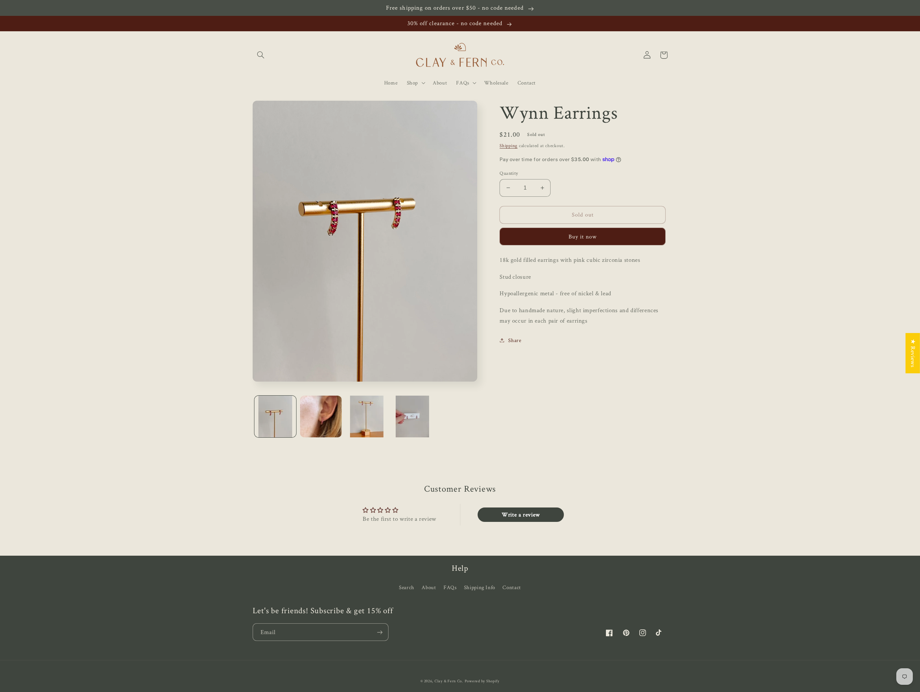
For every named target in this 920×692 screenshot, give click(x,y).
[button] (261, 55)
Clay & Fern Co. (448, 680)
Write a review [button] (521, 514)
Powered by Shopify (482, 680)
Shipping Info (479, 587)
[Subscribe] (379, 632)
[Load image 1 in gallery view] (275, 417)
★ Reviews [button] (913, 353)
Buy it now (583, 236)
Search (406, 587)
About (429, 587)
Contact (511, 587)
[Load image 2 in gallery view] (321, 417)
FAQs (450, 587)
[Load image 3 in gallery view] (367, 417)
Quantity (509, 173)
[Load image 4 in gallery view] (412, 417)
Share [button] (514, 340)
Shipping (509, 145)
